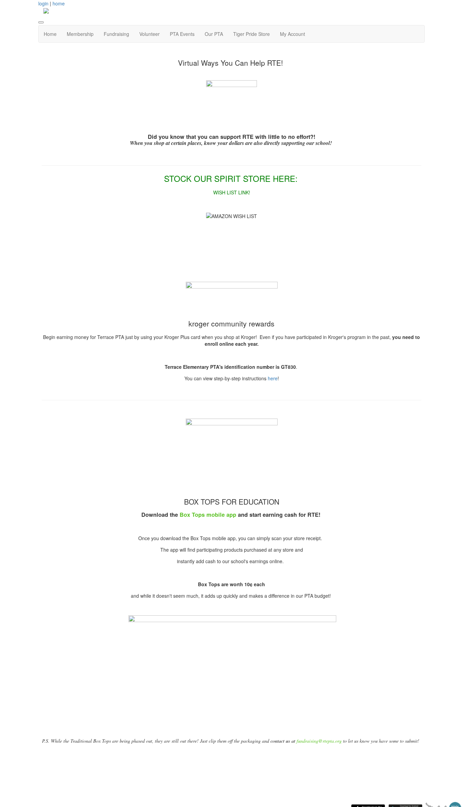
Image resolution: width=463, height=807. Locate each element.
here (273, 378)
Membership (80, 33)
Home (50, 33)
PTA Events (182, 33)
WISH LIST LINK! (231, 192)
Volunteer (149, 33)
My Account (292, 33)
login (43, 3)
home (59, 3)
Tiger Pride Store (251, 33)
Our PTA (214, 33)
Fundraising (116, 33)
